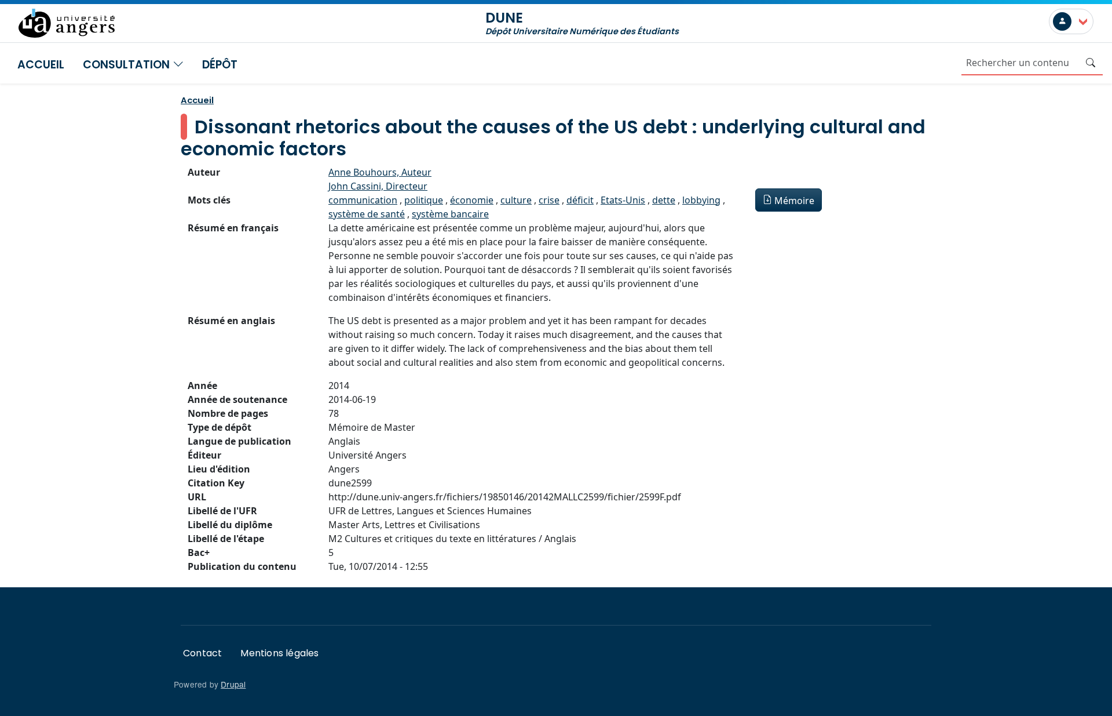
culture (516, 200)
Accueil (40, 64)
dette (663, 200)
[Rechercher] (1090, 62)
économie (471, 200)
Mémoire (794, 200)
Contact (202, 653)
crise (549, 200)
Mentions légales (279, 653)
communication (362, 200)
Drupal (233, 684)
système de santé (366, 214)
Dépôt (219, 64)
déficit (580, 200)
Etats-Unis (623, 200)
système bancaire (450, 214)
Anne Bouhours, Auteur (379, 172)
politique (423, 200)
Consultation (128, 64)
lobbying (701, 200)
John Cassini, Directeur (377, 186)
